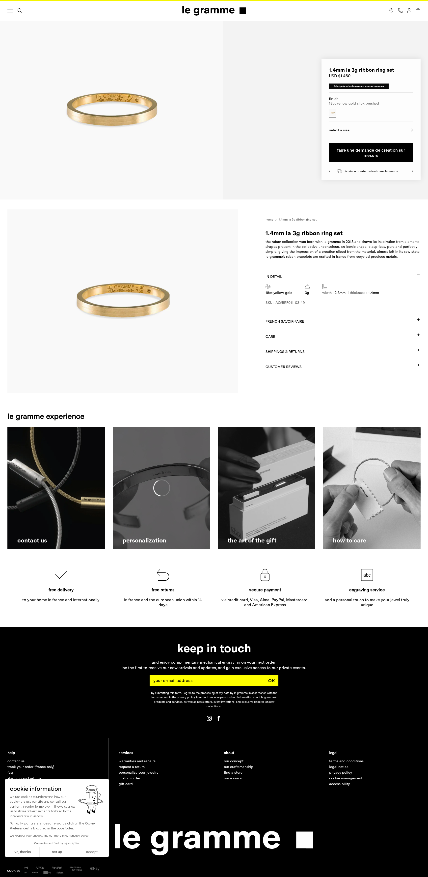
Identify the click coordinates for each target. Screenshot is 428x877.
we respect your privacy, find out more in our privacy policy (49, 835)
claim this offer (165, 455)
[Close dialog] (305, 382)
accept (92, 852)
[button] (14, 870)
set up (57, 852)
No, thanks (22, 852)
